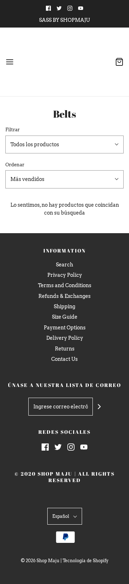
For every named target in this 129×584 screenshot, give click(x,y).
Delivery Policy (64, 338)
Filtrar (12, 129)
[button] (64, 144)
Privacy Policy (64, 275)
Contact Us (64, 359)
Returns (65, 349)
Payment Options (65, 327)
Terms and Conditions (64, 285)
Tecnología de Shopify (86, 560)
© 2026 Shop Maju (40, 560)
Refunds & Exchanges (64, 296)
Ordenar (14, 164)
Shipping (64, 306)
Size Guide (64, 317)
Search (64, 265)
